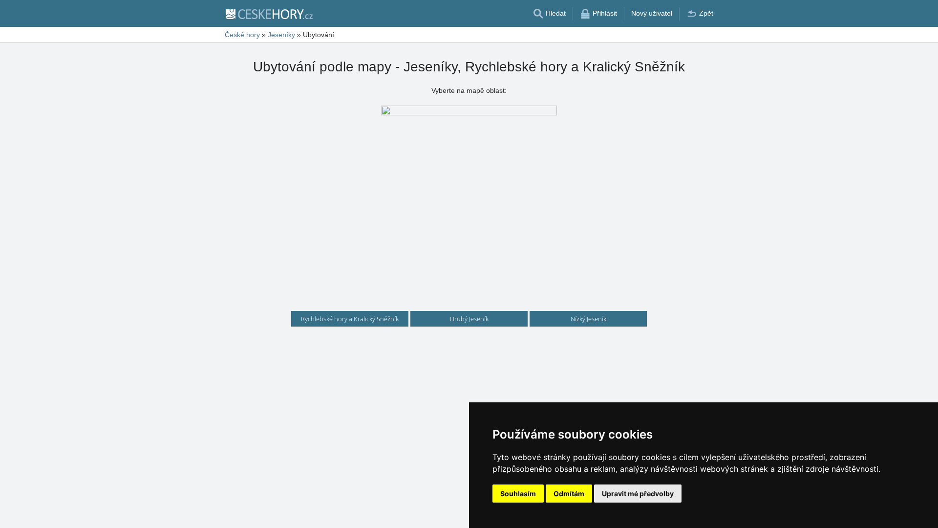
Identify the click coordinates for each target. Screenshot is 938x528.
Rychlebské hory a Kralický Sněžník (350, 318)
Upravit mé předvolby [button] (638, 493)
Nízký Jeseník (588, 318)
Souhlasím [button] (518, 493)
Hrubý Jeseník (469, 318)
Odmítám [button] (569, 493)
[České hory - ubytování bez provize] (269, 14)
